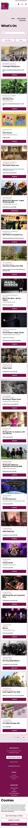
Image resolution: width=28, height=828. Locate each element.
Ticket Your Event (14, 788)
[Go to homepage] (5, 4)
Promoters (22, 20)
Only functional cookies (14, 816)
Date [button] (20, 40)
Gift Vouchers (21, 18)
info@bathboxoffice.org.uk (14, 766)
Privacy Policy (14, 795)
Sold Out (14, 668)
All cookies (14, 824)
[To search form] (22, 4)
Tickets (14, 75)
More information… (10, 811)
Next (24, 737)
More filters (8, 40)
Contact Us (14, 791)
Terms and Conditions (14, 793)
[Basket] (18, 4)
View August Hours (14, 757)
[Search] (25, 32)
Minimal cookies (14, 820)
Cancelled (14, 211)
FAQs (13, 18)
